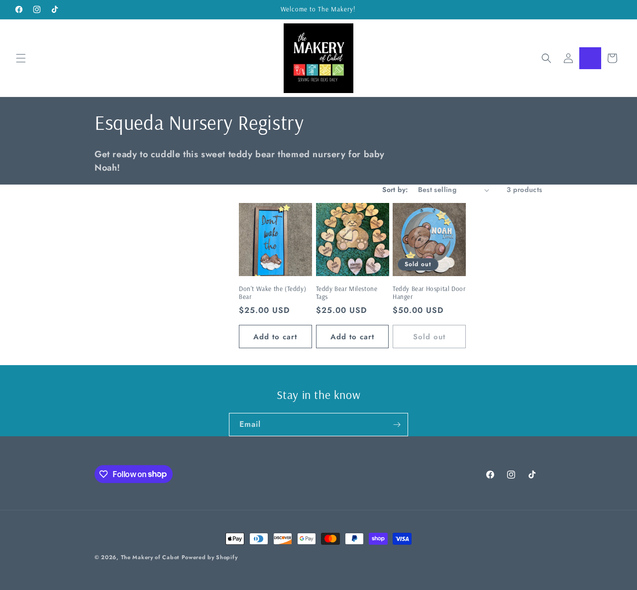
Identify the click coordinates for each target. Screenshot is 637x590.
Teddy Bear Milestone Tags (347, 293)
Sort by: (395, 190)
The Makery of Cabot (150, 557)
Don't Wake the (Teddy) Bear (272, 293)
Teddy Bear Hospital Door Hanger (429, 293)
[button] (21, 58)
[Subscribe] (397, 424)
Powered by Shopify (210, 557)
